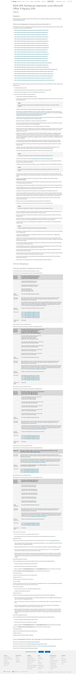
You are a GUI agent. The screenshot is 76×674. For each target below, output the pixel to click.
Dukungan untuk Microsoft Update (33, 641)
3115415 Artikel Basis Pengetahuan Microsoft (31, 522)
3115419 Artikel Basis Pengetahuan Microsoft (31, 524)
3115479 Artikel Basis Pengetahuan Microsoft (31, 316)
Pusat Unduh (17, 658)
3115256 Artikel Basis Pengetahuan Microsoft (31, 437)
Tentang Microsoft (63, 658)
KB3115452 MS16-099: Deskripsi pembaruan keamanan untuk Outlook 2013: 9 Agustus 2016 (31, 36)
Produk (27, 1)
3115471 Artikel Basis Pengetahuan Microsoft (31, 379)
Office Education (29, 663)
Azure (38, 660)
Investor (62, 663)
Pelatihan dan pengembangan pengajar (32, 665)
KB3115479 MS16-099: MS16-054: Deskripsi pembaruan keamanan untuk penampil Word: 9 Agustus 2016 (34, 75)
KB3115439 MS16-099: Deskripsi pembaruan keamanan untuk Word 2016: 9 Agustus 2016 (31, 43)
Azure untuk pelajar (29, 668)
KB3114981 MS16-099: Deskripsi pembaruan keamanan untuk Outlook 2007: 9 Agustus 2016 (31, 64)
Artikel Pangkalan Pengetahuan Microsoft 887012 (38, 305)
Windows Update (36, 451)
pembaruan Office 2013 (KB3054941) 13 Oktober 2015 (42, 109)
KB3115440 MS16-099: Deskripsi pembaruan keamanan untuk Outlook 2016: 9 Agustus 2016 (31, 41)
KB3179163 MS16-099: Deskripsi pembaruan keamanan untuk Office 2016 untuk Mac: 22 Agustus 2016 (33, 77)
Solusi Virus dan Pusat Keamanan (50, 646)
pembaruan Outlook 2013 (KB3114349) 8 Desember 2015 (42, 158)
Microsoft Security (40, 658)
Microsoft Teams (40, 668)
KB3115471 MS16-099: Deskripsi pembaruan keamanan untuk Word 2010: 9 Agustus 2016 (31, 51)
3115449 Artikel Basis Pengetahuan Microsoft (31, 438)
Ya (41, 651)
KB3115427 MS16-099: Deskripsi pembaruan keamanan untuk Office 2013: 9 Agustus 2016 (31, 32)
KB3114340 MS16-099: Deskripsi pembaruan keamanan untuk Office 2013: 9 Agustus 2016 (31, 49)
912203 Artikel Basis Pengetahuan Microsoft (31, 293)
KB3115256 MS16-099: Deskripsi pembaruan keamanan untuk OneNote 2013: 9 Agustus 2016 (32, 47)
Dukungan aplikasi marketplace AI (54, 660)
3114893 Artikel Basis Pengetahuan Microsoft (31, 313)
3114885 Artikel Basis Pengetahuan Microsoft (31, 378)
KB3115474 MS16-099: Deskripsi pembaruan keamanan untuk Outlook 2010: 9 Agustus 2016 (31, 30)
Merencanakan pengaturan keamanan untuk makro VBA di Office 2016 (29, 115)
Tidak (48, 651)
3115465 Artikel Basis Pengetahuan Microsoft (31, 314)
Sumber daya (44, 1)
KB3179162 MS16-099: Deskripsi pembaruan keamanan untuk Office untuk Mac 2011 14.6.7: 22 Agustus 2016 (34, 80)
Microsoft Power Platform (53, 665)
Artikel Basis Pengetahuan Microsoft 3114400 (31, 375)
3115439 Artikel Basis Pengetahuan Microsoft (31, 525)
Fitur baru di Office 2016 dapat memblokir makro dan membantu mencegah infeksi (31, 113)
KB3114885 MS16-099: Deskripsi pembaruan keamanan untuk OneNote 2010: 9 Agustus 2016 (32, 54)
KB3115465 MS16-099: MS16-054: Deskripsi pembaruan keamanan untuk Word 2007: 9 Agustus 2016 (33, 62)
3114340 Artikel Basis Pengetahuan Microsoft (31, 435)
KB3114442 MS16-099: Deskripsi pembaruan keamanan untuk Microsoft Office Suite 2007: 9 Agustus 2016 (34, 71)
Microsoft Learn (52, 658)
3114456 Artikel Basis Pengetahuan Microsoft (31, 315)
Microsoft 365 (19, 1)
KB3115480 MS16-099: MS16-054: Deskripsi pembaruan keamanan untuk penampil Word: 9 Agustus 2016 (34, 73)
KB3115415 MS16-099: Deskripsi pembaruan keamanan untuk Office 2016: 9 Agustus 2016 (31, 38)
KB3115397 (58, 136)
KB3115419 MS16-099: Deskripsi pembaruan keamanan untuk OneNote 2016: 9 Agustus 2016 (32, 45)
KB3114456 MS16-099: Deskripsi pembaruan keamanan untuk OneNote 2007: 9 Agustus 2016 (32, 67)
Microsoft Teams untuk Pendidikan (31, 660)
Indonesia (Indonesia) (8, 671)
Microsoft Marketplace (53, 663)
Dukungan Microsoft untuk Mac (56, 583)
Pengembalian (17, 660)
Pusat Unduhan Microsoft (54, 540)
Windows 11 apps (6, 665)
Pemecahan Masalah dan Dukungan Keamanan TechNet (37, 643)
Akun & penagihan (37, 1)
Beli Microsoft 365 (50, 1)
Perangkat (31, 1)
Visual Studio (51, 668)
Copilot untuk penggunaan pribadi (8, 658)
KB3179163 (53, 595)
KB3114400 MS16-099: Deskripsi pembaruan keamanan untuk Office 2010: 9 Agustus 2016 (31, 60)
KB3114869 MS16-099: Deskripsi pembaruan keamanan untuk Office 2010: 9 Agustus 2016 (31, 56)
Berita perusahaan (63, 660)
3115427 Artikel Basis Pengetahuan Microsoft (31, 436)
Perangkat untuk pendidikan (30, 658)
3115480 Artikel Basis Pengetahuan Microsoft (31, 317)
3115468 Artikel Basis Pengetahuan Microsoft (31, 377)
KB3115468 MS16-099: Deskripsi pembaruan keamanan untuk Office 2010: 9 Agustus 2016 (31, 58)
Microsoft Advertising (40, 665)
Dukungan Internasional (33, 648)
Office (24, 1)
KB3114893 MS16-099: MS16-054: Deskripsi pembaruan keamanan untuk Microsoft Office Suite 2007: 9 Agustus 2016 (36, 69)
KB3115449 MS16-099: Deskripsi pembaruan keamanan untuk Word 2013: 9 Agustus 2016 (31, 34)
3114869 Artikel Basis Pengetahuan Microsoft (31, 376)
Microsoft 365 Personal (7, 663)
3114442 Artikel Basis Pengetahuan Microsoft (31, 312)
